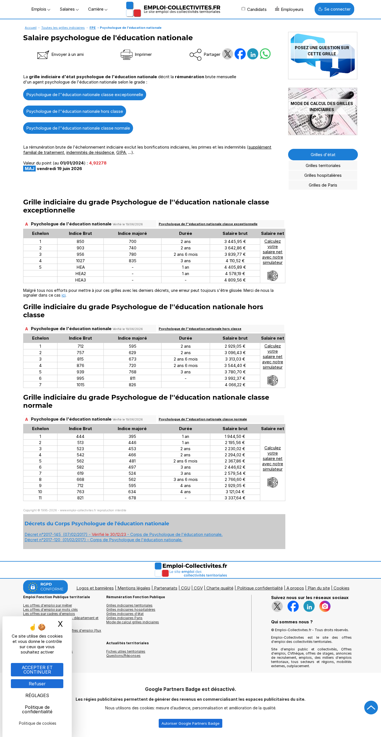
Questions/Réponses (123, 655)
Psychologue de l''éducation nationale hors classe (74, 111)
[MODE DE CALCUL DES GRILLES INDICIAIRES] (322, 133)
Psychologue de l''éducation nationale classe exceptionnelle (84, 94)
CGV (198, 588)
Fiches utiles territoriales (125, 651)
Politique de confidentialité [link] (37, 709)
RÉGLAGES (37, 695)
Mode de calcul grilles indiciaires (132, 622)
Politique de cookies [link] (37, 723)
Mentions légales (133, 588)
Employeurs (292, 9)
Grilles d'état (323, 154)
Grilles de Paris (323, 185)
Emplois (39, 9)
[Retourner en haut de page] (371, 708)
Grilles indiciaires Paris (124, 618)
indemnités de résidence (90, 152)
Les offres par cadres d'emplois (49, 614)
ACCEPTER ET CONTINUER (37, 670)
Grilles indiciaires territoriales (129, 605)
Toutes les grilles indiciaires (63, 28)
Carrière (96, 9)
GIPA (121, 152)
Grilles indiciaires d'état (125, 614)
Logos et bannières (95, 588)
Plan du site (319, 588)
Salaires (68, 9)
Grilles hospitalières (323, 175)
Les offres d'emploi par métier (47, 605)
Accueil (31, 28)
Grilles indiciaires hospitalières (130, 609)
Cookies (341, 588)
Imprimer (143, 54)
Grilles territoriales (323, 165)
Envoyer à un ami (67, 54)
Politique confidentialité (260, 588)
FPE (93, 28)
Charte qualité (219, 588)
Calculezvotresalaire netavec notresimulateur (272, 251)
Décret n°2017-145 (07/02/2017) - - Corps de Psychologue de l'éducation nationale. (124, 534)
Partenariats (165, 588)
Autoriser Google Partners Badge (190, 723)
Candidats (257, 9)
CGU (185, 588)
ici (64, 295)
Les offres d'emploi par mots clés (50, 609)
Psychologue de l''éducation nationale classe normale (78, 128)
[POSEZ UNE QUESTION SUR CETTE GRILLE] (322, 77)
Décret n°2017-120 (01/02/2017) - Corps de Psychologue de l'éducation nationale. (103, 539)
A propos (295, 588)
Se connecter (337, 9)
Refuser (37, 683)
